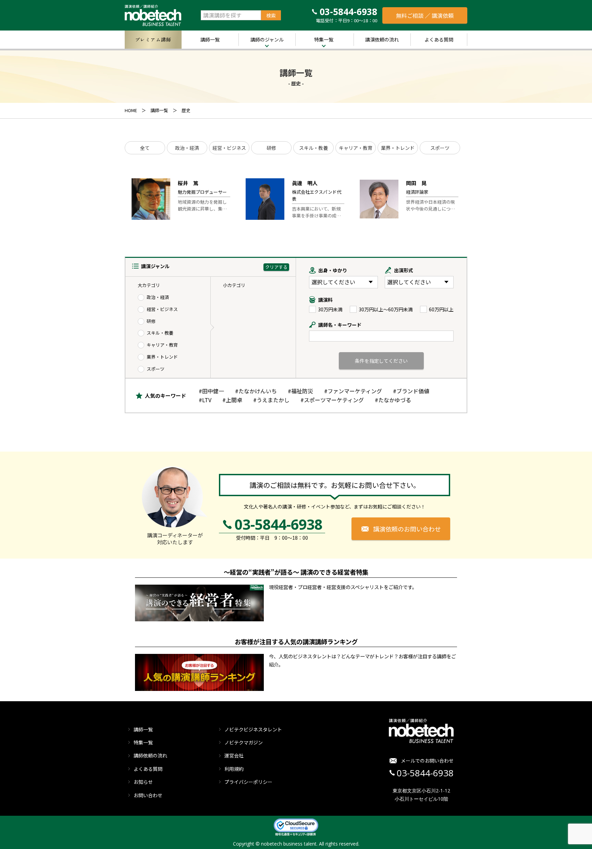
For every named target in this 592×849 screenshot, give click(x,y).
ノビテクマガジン (243, 742)
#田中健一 (211, 391)
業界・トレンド (398, 147)
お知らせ (143, 781)
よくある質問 (438, 39)
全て (145, 147)
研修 (271, 147)
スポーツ (439, 147)
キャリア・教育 (355, 147)
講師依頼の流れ (150, 755)
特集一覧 (323, 39)
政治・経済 (187, 147)
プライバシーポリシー (248, 781)
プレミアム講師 (153, 39)
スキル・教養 (313, 147)
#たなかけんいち (256, 391)
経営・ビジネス (229, 147)
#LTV (205, 400)
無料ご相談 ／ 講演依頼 (425, 15)
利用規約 (234, 768)
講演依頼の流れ (382, 39)
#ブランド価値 (411, 391)
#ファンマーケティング (353, 391)
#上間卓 (232, 400)
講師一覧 (210, 39)
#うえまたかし (271, 400)
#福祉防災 (300, 391)
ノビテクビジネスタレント (253, 729)
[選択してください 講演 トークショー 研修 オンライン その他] (419, 282)
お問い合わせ (148, 795)
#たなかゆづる (393, 400)
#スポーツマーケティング (332, 400)
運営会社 (234, 755)
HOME (131, 110)
